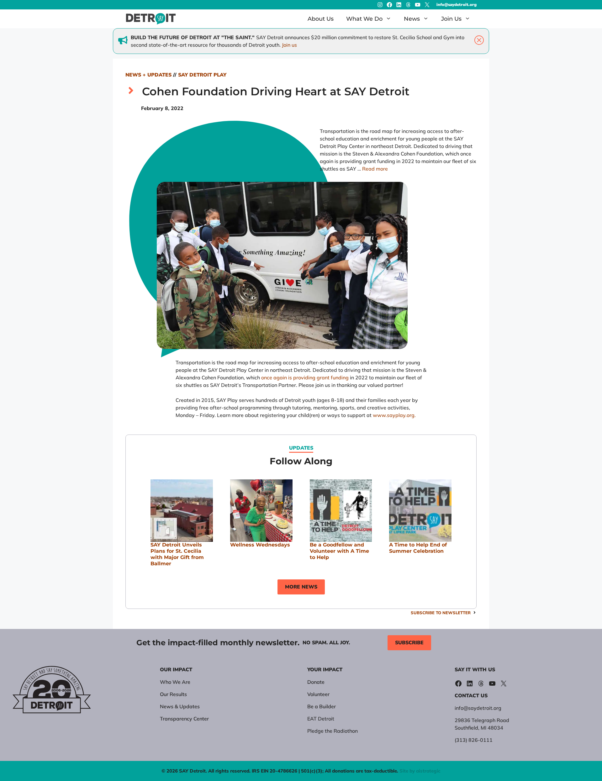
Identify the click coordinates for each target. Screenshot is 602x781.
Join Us (451, 18)
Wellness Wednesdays (260, 545)
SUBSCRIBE (409, 642)
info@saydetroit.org (456, 5)
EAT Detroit (320, 718)
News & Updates (180, 706)
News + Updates (148, 74)
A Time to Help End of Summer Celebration (418, 548)
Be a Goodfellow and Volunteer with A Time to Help (339, 551)
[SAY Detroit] (150, 18)
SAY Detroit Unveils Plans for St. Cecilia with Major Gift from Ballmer (177, 554)
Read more (375, 169)
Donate (316, 682)
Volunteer (318, 694)
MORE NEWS (301, 586)
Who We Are (175, 682)
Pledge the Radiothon (332, 731)
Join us (289, 45)
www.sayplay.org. (394, 415)
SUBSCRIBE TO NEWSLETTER (441, 612)
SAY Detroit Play (202, 74)
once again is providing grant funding (305, 377)
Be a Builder (321, 706)
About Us (321, 18)
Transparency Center (184, 718)
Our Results (173, 694)
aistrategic (428, 771)
